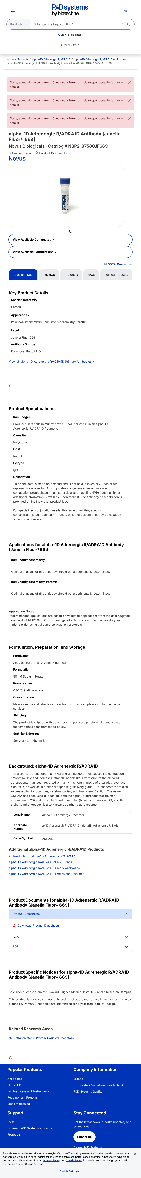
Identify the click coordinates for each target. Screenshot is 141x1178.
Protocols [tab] (71, 274)
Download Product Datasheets (38, 925)
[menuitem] (10, 59)
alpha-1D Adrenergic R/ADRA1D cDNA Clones (40, 862)
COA (16, 937)
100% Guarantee (120, 264)
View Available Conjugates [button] (32, 239)
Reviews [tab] (49, 274)
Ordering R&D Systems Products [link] (29, 1128)
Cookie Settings (69, 1171)
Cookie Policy (74, 1160)
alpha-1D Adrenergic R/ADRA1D (51, 59)
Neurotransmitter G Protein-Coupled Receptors (41, 1038)
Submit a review (20, 153)
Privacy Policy (51, 1160)
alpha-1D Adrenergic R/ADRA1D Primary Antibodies (44, 868)
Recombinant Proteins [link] (22, 1097)
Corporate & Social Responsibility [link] (96, 1085)
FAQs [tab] (91, 274)
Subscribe (84, 1137)
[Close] (129, 82)
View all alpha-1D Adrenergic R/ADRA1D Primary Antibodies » (51, 361)
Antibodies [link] (14, 1079)
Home (10, 59)
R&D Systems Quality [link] (87, 1091)
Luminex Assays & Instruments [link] (28, 1091)
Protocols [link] (14, 1134)
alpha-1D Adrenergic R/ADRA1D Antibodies (100, 59)
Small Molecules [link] (18, 1104)
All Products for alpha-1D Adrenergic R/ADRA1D (42, 856)
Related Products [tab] (116, 274)
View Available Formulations (33, 252)
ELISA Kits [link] (14, 1085)
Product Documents (52, 153)
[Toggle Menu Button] (12, 10)
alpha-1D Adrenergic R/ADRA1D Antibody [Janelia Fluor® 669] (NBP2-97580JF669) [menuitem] (61, 63)
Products (22, 59)
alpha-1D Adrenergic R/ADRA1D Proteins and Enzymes (46, 874)
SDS (16, 946)
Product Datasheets (26, 914)
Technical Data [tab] (23, 274)
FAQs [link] (10, 1122)
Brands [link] (78, 1079)
